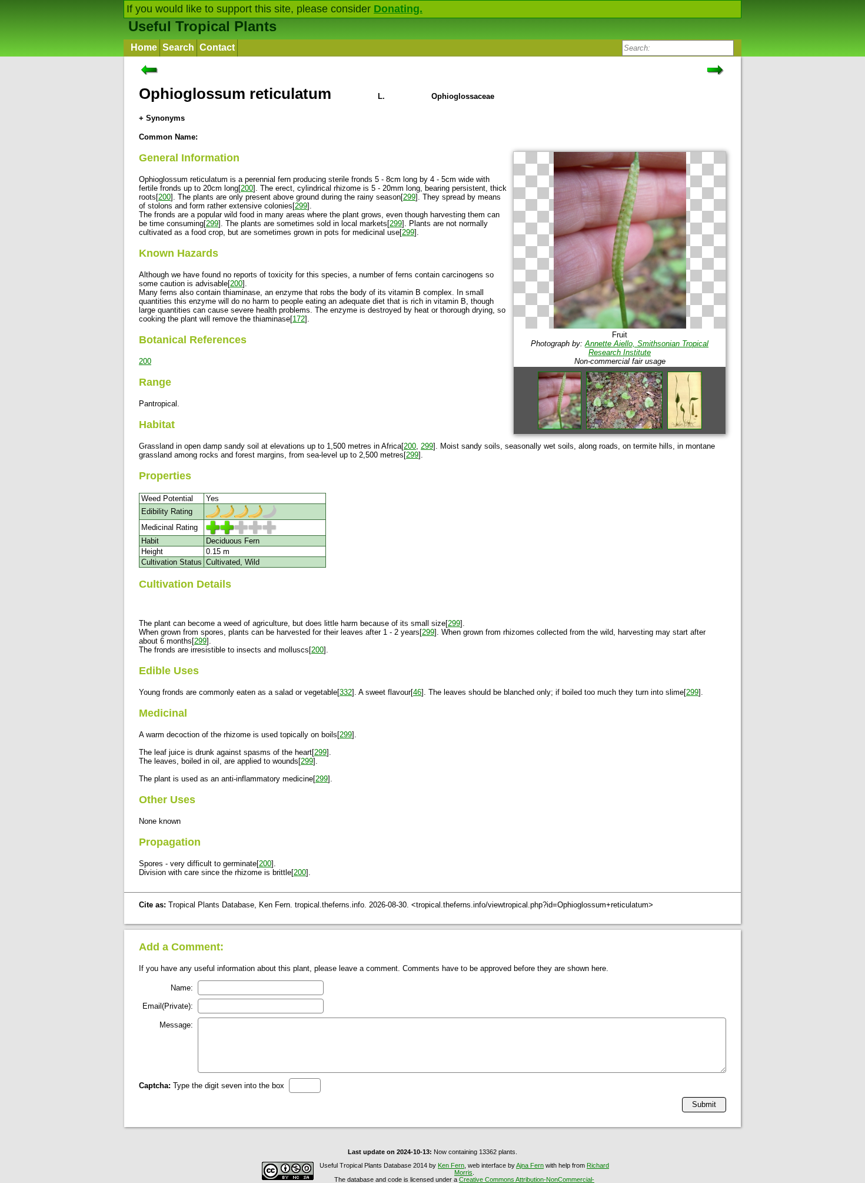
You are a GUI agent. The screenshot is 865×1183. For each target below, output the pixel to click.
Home (144, 47)
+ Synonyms (162, 118)
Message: (176, 1024)
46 (417, 692)
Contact (217, 47)
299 (409, 197)
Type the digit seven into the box (211, 1085)
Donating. (398, 9)
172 (298, 318)
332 (346, 692)
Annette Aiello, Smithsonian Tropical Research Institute (646, 348)
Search (178, 47)
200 (247, 188)
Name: (182, 987)
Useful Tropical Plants (202, 26)
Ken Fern (451, 1165)
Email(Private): (167, 1006)
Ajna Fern (530, 1165)
